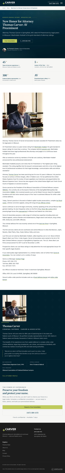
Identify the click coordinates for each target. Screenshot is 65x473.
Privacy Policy (6, 456)
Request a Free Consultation (32, 407)
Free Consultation (10, 41)
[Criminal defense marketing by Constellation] (56, 469)
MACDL (5, 190)
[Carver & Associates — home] (9, 3)
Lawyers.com (45, 149)
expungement (23, 211)
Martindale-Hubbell (40, 147)
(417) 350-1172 (26, 41)
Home (4, 8)
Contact (5, 453)
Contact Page (20, 259)
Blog (8, 8)
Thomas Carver (13, 174)
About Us (5, 447)
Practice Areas (6, 444)
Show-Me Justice (47, 209)
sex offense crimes (44, 203)
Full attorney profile (10, 375)
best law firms (43, 223)
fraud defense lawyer (40, 277)
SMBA (13, 192)
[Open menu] (61, 3)
